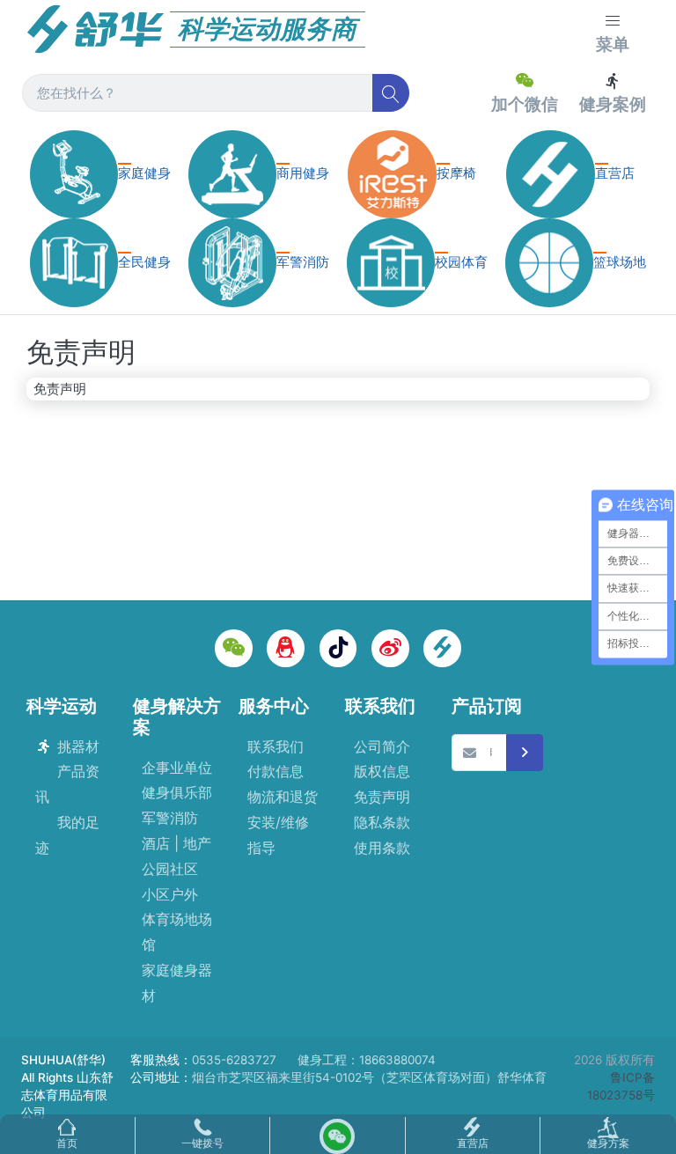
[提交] (525, 753)
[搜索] (391, 93)
